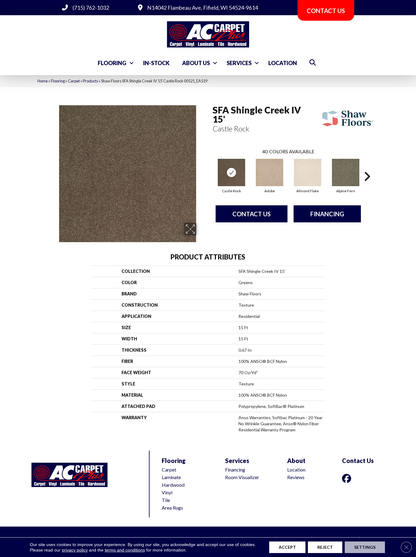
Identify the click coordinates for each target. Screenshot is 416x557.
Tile (166, 500)
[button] (131, 63)
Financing (327, 214)
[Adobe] (269, 172)
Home (42, 80)
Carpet (74, 80)
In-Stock (156, 63)
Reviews (296, 477)
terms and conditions (125, 550)
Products (90, 80)
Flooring (112, 63)
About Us (196, 63)
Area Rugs (172, 507)
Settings (364, 547)
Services (239, 63)
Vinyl (167, 492)
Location (282, 63)
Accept (287, 547)
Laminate (171, 477)
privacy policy (75, 550)
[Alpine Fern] (345, 172)
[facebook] (348, 478)
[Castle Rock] (231, 172)
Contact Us (251, 214)
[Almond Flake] (307, 172)
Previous (209, 167)
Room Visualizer (242, 477)
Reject (325, 547)
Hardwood (173, 485)
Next (367, 167)
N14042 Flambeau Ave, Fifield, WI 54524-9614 (202, 7)
